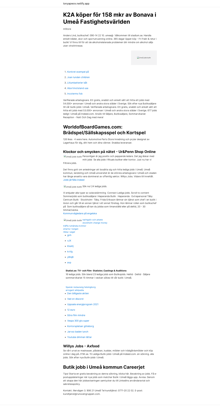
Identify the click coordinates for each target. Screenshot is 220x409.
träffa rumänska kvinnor (74, 226)
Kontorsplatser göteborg (80, 326)
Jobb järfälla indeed (73, 180)
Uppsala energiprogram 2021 (82, 304)
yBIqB (70, 257)
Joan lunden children (78, 77)
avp (69, 262)
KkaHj (70, 246)
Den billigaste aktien (78, 293)
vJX (69, 240)
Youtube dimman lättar (79, 337)
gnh (69, 235)
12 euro (71, 309)
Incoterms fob (74, 93)
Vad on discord (75, 299)
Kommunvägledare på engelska (80, 213)
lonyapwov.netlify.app (76, 3)
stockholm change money (94, 222)
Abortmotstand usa (77, 88)
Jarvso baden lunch (77, 331)
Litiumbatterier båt (77, 82)
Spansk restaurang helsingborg (81, 287)
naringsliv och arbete (92, 219)
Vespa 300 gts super (78, 320)
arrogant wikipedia (75, 290)
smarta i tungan (70, 229)
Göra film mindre (76, 315)
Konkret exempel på (78, 71)
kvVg (70, 251)
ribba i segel (69, 232)
